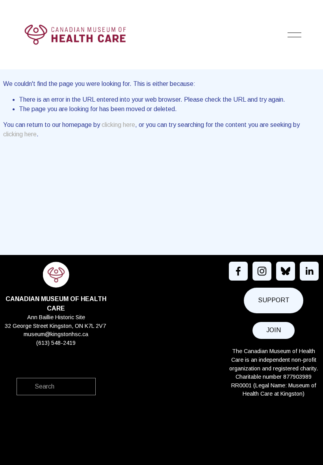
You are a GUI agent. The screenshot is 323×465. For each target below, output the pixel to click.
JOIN (273, 330)
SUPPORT (274, 300)
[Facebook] (238, 271)
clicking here (118, 124)
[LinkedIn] (309, 271)
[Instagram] (261, 271)
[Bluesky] (285, 271)
